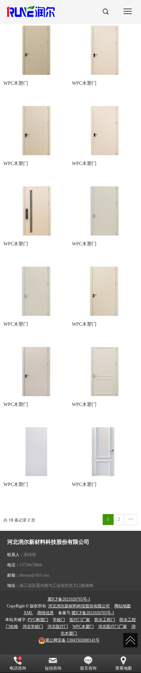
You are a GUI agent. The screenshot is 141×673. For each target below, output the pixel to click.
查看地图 (123, 668)
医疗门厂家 (79, 619)
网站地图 (122, 606)
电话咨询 (18, 668)
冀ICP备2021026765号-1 (69, 599)
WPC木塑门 (83, 626)
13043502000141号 (72, 640)
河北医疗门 (58, 626)
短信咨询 (53, 668)
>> (130, 519)
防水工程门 (104, 619)
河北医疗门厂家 (112, 626)
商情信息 (45, 612)
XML (28, 612)
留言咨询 (88, 668)
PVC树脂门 (38, 619)
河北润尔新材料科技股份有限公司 (79, 606)
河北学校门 (33, 626)
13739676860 (31, 565)
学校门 (59, 619)
